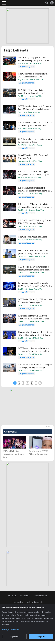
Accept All (40, 636)
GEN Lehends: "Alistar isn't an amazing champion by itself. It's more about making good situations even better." (35, 124)
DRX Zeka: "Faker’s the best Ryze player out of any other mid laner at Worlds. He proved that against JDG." (34, 252)
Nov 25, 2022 (23, 226)
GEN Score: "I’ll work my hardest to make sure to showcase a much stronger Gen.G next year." (35, 268)
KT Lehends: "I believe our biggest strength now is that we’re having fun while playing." (34, 173)
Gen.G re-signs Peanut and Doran (32, 237)
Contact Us (24, 595)
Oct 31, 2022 (22, 256)
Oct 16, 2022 (22, 321)
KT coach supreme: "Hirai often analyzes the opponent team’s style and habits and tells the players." (34, 189)
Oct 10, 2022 (22, 370)
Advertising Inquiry (35, 602)
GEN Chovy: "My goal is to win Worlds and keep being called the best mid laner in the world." (34, 59)
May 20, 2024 (23, 63)
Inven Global (15, 3)
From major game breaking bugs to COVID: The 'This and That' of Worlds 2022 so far (34, 284)
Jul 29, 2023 (22, 177)
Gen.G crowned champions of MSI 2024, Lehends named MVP (33, 75)
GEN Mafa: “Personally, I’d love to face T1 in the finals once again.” (35, 300)
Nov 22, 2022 (23, 239)
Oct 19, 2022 (22, 289)
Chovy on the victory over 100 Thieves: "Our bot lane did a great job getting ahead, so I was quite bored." (35, 333)
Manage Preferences (10, 629)
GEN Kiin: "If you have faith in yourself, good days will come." (31, 91)
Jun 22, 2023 (22, 193)
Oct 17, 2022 (22, 305)
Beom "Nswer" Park (36, 289)
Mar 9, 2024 (22, 112)
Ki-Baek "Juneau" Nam (37, 256)
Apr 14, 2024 (22, 96)
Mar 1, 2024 (22, 128)
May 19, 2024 (23, 79)
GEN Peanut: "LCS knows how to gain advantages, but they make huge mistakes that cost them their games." (35, 366)
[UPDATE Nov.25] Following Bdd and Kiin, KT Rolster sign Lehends (35, 221)
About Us (12, 595)
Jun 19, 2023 (22, 210)
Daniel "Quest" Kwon (36, 272)
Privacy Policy (17, 602)
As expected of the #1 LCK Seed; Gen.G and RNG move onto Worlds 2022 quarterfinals (33, 317)
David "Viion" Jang (34, 112)
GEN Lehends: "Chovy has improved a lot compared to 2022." (35, 140)
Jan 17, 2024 (22, 145)
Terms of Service (40, 595)
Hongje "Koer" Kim (35, 96)
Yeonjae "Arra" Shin (36, 63)
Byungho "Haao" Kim (36, 210)
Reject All (14, 636)
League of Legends (26, 66)
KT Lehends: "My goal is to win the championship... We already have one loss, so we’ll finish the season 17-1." (34, 205)
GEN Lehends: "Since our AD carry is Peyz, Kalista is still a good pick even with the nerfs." (34, 108)
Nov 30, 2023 (23, 161)
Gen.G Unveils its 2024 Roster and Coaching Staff (33, 156)
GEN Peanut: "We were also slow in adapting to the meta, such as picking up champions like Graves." (35, 350)
